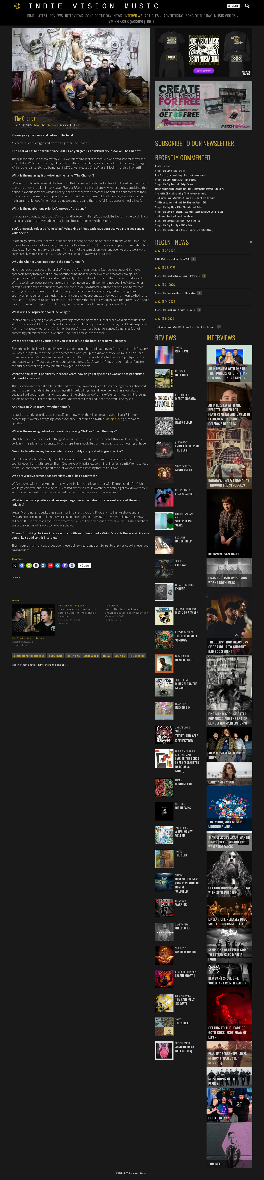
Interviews (74, 16)
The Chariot (136, 655)
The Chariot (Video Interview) (28, 638)
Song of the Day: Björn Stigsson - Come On (175, 310)
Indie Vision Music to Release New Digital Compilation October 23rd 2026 (189, 189)
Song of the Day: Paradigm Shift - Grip (173, 225)
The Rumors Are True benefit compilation (174, 216)
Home (30, 16)
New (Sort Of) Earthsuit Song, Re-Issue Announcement (180, 175)
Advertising (173, 16)
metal (106, 655)
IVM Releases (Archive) (126, 21)
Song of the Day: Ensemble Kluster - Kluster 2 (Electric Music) (184, 230)
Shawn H (38, 124)
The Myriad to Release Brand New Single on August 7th (180, 202)
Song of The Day (199, 16)
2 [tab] (162, 127)
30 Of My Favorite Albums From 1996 (172, 259)
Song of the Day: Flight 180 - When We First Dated (178, 207)
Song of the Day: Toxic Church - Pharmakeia (175, 179)
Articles (152, 16)
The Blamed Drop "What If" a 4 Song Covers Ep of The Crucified (185, 198)
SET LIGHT (233, 5)
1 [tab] (158, 127)
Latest (42, 16)
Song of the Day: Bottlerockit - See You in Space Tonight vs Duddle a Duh (189, 211)
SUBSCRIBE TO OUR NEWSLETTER (194, 143)
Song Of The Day (98, 16)
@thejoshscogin (115, 419)
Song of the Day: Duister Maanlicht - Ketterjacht (177, 276)
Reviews (56, 16)
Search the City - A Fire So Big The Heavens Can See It (180, 193)
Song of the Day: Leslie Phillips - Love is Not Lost (178, 221)
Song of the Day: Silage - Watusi (170, 170)
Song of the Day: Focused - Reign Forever (174, 184)
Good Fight (55, 655)
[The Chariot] (128, 613)
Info (151, 21)
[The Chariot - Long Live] (81, 614)
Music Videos (225, 16)
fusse (147, 1173)
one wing (120, 655)
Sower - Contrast (163, 166)
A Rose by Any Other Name (29, 655)
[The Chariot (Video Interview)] (33, 620)
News (118, 16)
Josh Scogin (91, 655)
